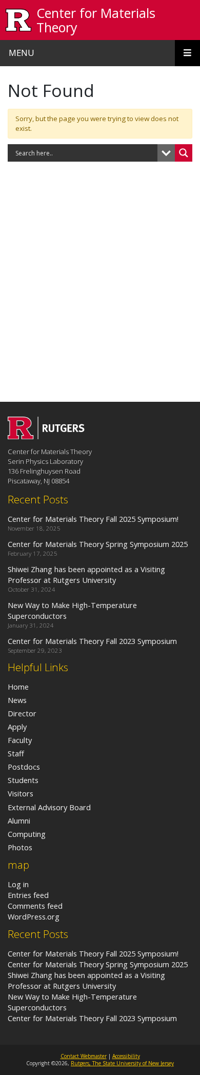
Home (18, 686)
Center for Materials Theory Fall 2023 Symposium (92, 1018)
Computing (27, 834)
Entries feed (28, 895)
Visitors (20, 793)
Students (23, 780)
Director (22, 713)
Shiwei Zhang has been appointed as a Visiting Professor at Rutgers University (86, 980)
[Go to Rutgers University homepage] (18, 20)
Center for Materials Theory (95, 20)
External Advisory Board (49, 807)
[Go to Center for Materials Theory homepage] (46, 436)
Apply (17, 726)
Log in (18, 884)
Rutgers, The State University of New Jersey (122, 1063)
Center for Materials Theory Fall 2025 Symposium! (93, 953)
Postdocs (24, 766)
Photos (20, 847)
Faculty (20, 740)
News (17, 700)
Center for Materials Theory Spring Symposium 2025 (98, 964)
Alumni (19, 820)
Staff (16, 753)
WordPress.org (33, 916)
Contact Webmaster (84, 1056)
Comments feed (35, 906)
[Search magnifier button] (183, 153)
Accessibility (126, 1056)
